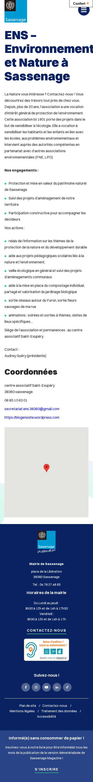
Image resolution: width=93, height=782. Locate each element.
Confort (81, 3)
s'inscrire (46, 769)
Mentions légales (22, 711)
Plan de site (27, 706)
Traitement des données (59, 711)
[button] (46, 468)
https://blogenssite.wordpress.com (32, 417)
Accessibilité (46, 716)
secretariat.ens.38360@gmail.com (32, 409)
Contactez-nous (46, 631)
